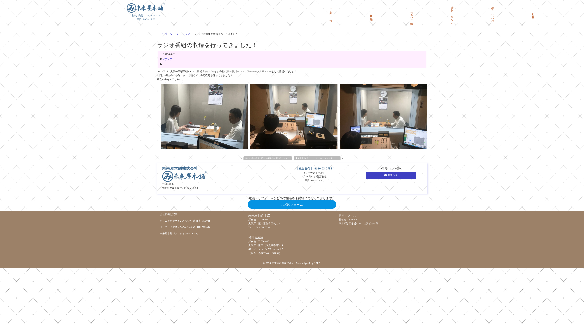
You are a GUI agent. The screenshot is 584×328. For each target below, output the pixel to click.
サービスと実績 (411, 14)
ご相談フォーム (292, 204)
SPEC (317, 263)
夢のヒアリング (452, 14)
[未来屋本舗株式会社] (146, 8)
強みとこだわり (492, 14)
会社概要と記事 (371, 14)
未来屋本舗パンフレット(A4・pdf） (180, 233)
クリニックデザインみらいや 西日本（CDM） (185, 227)
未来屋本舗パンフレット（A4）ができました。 (317, 158)
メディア (184, 34)
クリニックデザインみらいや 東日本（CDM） (185, 220)
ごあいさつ (330, 14)
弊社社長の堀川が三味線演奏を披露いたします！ (267, 158)
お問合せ (533, 14)
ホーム (168, 34)
